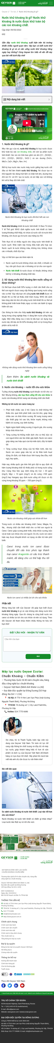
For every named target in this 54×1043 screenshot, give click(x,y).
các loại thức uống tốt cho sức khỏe (34, 395)
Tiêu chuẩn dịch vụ (7, 936)
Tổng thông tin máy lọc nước (11, 939)
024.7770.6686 (8, 911)
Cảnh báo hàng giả (7, 963)
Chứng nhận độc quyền (9, 952)
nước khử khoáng (19, 42)
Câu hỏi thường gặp (8, 966)
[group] (27, 843)
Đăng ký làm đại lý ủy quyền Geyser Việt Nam (16, 947)
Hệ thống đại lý (6, 950)
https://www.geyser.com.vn (12, 917)
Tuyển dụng (5, 969)
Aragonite (23, 554)
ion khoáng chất (24, 152)
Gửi (38, 656)
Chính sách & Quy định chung (11, 933)
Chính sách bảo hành (8, 925)
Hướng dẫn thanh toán (9, 961)
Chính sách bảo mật (8, 930)
